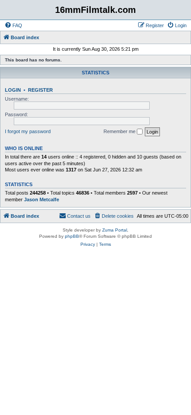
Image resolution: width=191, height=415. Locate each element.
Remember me (120, 131)
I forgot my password (28, 131)
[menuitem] (13, 25)
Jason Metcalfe (41, 199)
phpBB (72, 236)
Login (13, 90)
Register (40, 90)
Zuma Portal (114, 230)
